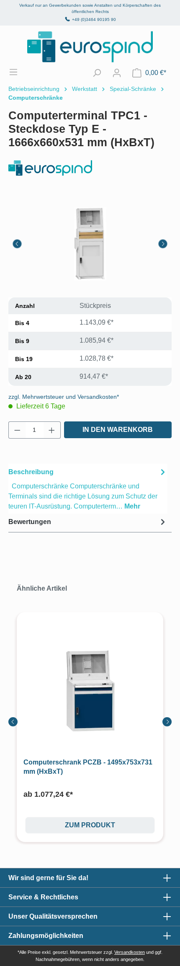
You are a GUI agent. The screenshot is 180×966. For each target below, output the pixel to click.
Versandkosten (129, 952)
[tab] (87, 489)
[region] (90, 243)
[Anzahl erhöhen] (52, 430)
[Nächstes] (162, 243)
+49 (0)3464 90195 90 (94, 19)
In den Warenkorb (117, 429)
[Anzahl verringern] (17, 430)
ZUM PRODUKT (90, 825)
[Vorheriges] (17, 243)
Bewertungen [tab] (29, 521)
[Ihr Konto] (117, 73)
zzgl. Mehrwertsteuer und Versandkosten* (63, 396)
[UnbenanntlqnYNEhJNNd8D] (90, 244)
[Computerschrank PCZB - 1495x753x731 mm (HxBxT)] (90, 691)
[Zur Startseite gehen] (90, 47)
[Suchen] (97, 73)
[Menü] (17, 72)
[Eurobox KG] (90, 168)
